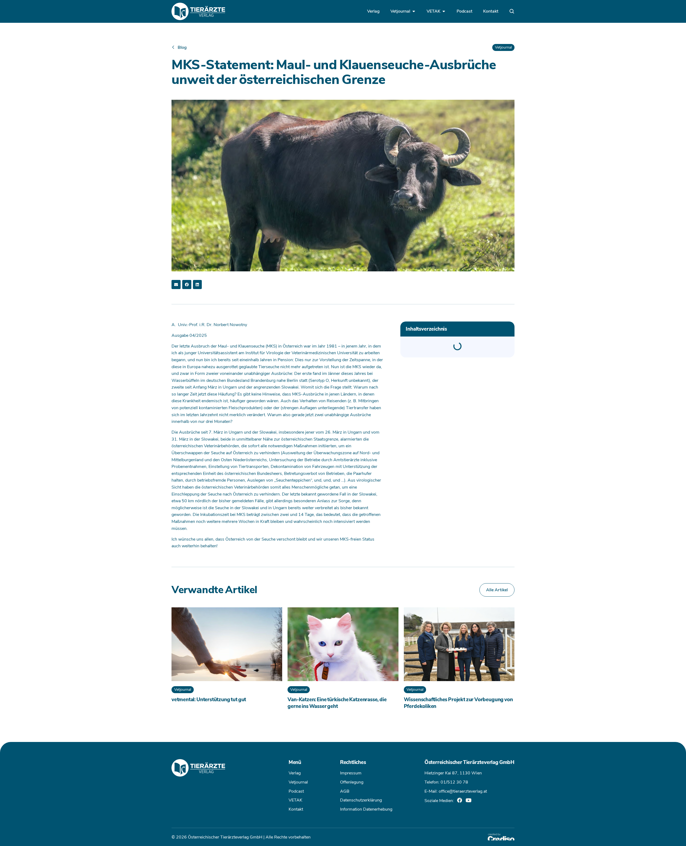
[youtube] (468, 800)
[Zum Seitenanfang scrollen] (12, 834)
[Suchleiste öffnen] (511, 11)
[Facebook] (460, 800)
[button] (176, 284)
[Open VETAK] (444, 11)
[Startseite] (198, 11)
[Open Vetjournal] (414, 11)
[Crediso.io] (501, 837)
